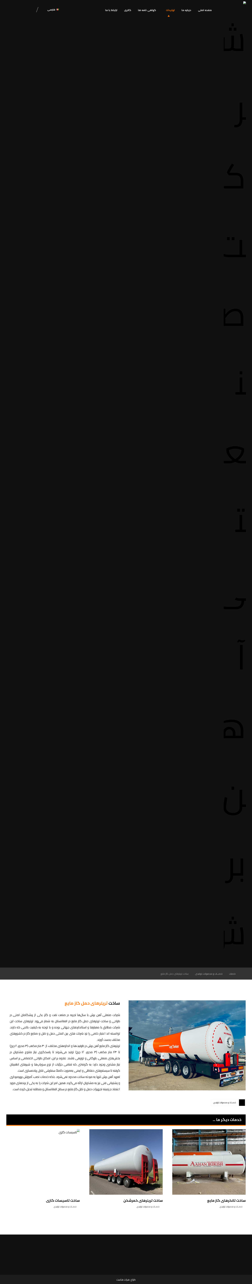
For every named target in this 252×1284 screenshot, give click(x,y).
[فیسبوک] (29, 10)
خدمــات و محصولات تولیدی (224, 1102)
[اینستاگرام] (20, 10)
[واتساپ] (10, 10)
